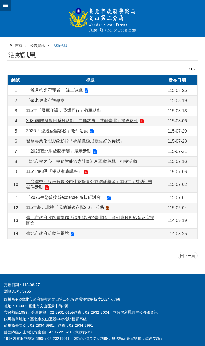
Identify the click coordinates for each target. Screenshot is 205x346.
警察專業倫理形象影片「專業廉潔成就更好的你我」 (75, 141)
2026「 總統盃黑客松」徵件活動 (57, 131)
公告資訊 (37, 45)
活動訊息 (59, 45)
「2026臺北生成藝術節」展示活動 (58, 151)
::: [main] (9, 44)
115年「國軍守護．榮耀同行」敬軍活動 (63, 110)
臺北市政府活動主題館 (47, 233)
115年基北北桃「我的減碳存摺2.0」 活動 (65, 207)
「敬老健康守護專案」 (47, 100)
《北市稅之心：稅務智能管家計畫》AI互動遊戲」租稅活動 (81, 161)
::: (2, 39)
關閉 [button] (5, 5)
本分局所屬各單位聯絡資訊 (135, 312)
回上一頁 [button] (187, 256)
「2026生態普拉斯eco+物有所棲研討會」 (65, 197)
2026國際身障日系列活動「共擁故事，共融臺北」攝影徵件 (82, 120)
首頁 (18, 45)
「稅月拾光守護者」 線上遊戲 (54, 90)
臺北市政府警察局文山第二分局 (102, 18)
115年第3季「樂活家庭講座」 (54, 171)
